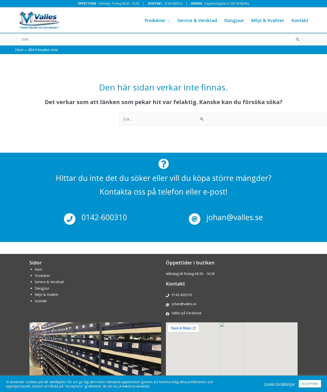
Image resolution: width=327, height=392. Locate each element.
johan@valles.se (234, 217)
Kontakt (41, 301)
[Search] (297, 39)
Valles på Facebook (187, 313)
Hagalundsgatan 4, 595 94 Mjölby (226, 3)
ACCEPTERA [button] (310, 383)
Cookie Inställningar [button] (279, 384)
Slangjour (42, 288)
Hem (38, 269)
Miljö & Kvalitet (46, 294)
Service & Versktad (49, 282)
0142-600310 (173, 3)
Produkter (42, 275)
